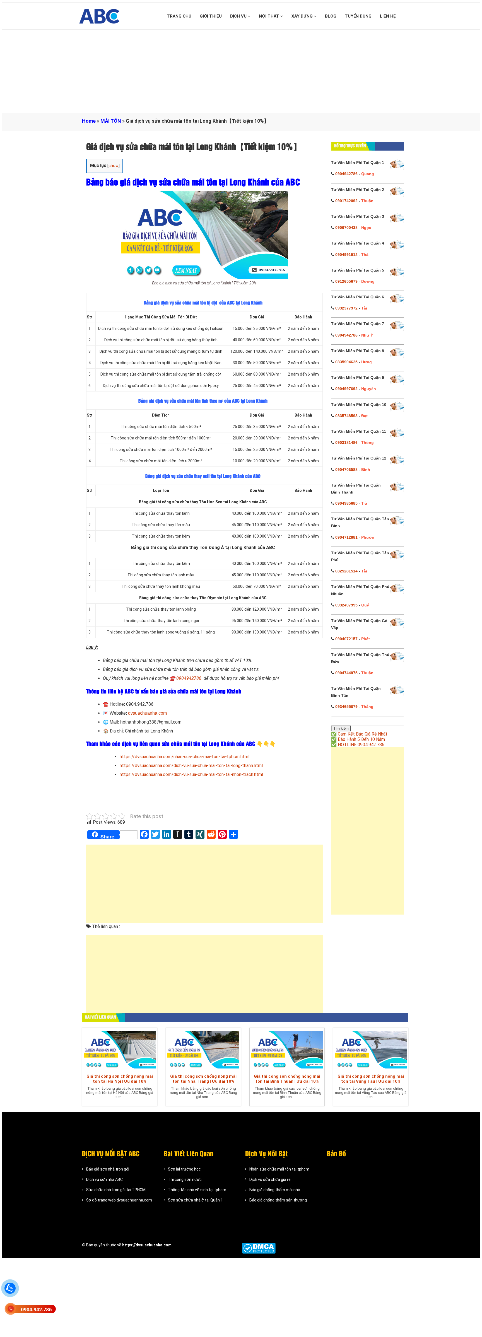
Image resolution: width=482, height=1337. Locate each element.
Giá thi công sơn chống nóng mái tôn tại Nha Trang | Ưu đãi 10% (203, 1079)
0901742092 (346, 201)
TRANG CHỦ (179, 16)
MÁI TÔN (110, 121)
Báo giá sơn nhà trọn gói (107, 1169)
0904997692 (346, 388)
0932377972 (346, 308)
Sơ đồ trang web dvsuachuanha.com (119, 1200)
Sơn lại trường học (184, 1169)
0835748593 (346, 416)
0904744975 (346, 673)
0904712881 (346, 537)
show (114, 165)
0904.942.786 (36, 1309)
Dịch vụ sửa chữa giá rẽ (270, 1179)
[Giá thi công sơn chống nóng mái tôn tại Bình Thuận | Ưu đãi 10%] (287, 1049)
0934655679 (346, 706)
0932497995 (346, 605)
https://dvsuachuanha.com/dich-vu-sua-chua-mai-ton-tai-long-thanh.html (191, 765)
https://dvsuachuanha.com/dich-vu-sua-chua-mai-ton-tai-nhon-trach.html (191, 774)
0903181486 (346, 442)
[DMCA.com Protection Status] (259, 1248)
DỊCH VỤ (239, 16)
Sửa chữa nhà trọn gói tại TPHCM (116, 1190)
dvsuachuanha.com (147, 713)
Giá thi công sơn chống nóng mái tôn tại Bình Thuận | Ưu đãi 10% (287, 1079)
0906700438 (346, 227)
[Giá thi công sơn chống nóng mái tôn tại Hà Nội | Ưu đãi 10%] (120, 1049)
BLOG (330, 16)
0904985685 (346, 503)
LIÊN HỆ (388, 16)
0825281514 (346, 571)
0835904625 (346, 362)
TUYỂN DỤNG (358, 16)
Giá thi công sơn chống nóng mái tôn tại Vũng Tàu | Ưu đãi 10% (371, 1079)
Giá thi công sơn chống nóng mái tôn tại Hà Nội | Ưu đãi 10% (119, 1079)
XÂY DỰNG (302, 16)
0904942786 (346, 173)
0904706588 (346, 469)
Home (89, 121)
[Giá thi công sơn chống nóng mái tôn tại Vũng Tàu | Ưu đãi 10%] (371, 1049)
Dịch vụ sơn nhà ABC (104, 1179)
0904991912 (346, 254)
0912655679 (346, 281)
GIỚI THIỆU (211, 16)
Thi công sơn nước (185, 1179)
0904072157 (346, 639)
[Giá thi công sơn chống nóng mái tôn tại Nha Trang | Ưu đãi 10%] (203, 1049)
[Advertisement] (241, 71)
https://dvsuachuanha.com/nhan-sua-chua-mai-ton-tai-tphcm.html (184, 756)
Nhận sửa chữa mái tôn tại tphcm (279, 1169)
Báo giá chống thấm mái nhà (274, 1190)
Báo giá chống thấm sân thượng (278, 1200)
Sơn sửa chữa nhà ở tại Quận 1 (195, 1200)
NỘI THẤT (269, 16)
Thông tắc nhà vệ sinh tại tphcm (197, 1190)
